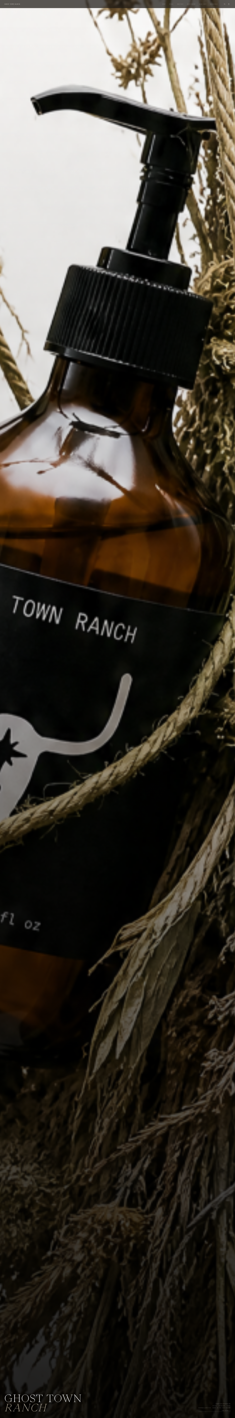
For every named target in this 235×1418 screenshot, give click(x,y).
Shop (164, 4)
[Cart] (229, 4)
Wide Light (203, 4)
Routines (180, 4)
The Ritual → (226, 1410)
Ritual (171, 4)
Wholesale (214, 4)
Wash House (191, 4)
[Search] (224, 4)
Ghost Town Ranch (12, 4)
